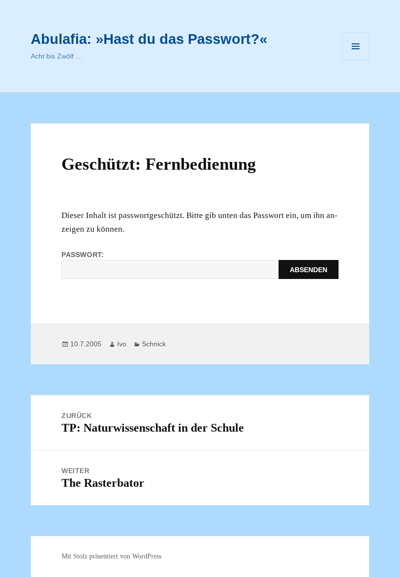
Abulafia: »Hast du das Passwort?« (149, 39)
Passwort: (82, 255)
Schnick (154, 344)
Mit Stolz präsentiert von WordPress (111, 556)
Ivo (121, 344)
